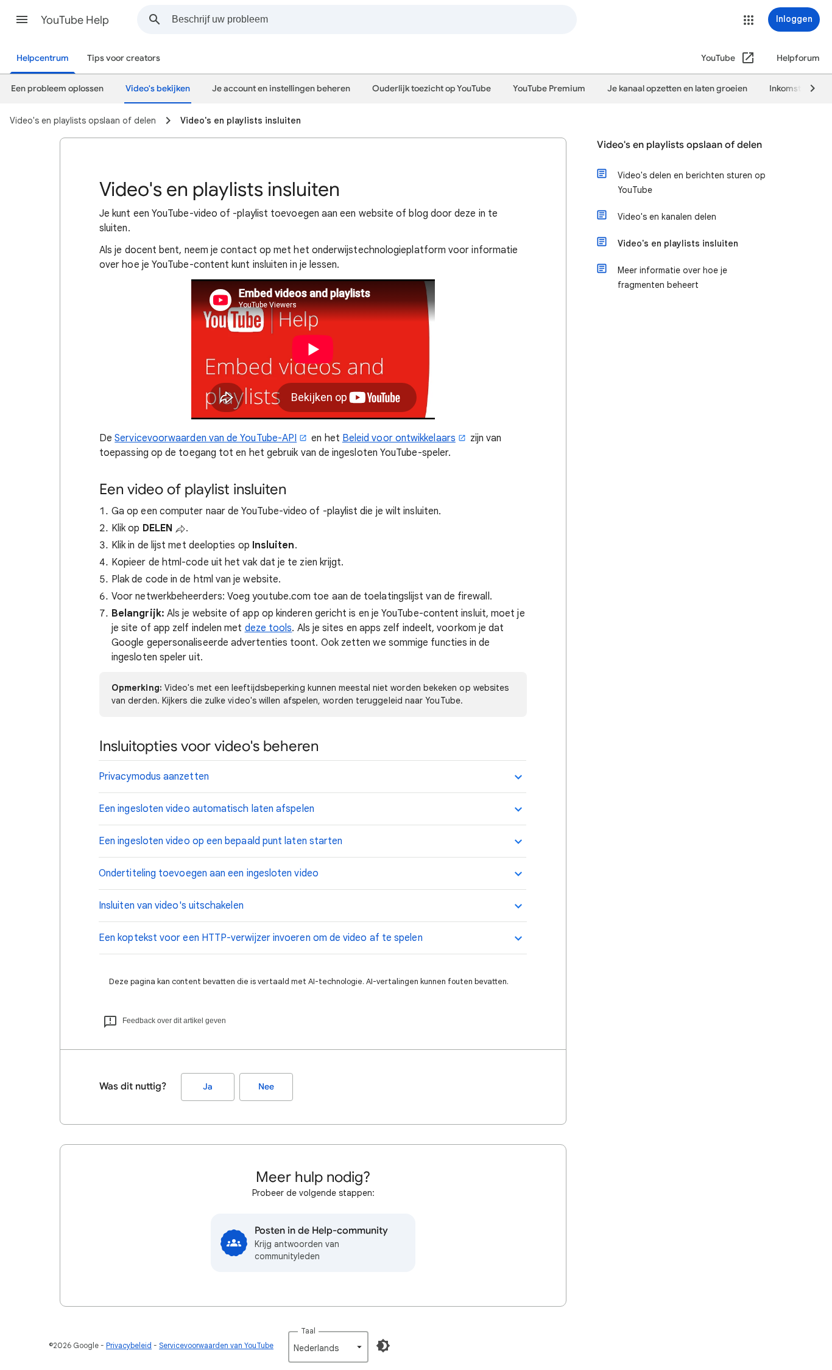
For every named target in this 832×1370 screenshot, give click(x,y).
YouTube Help (75, 20)
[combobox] (374, 19)
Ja (208, 1087)
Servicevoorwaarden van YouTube (216, 1345)
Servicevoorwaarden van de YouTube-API (206, 438)
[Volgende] (807, 88)
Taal (308, 1330)
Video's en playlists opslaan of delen (679, 145)
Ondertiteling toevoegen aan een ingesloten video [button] (209, 873)
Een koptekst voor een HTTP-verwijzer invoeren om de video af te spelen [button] (261, 938)
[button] (22, 19)
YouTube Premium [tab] (549, 88)
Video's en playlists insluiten (678, 243)
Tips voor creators (123, 58)
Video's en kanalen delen (667, 216)
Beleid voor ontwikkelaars (399, 438)
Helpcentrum (42, 58)
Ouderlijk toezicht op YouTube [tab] (431, 88)
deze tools (268, 628)
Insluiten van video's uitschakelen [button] (171, 906)
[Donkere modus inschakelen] (383, 1345)
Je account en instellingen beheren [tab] (281, 88)
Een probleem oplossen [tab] (57, 88)
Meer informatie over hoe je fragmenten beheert (672, 277)
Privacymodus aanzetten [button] (154, 777)
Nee (266, 1087)
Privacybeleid (129, 1345)
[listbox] (328, 1347)
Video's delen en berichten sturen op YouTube (692, 182)
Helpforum (798, 58)
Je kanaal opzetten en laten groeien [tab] (677, 88)
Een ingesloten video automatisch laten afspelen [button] (206, 809)
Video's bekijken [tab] (157, 88)
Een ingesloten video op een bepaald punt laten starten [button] (220, 841)
